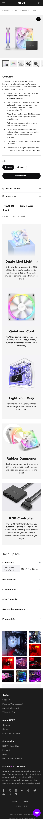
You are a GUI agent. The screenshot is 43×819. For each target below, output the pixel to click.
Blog (4, 754)
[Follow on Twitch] (10, 794)
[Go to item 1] (5, 63)
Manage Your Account (12, 704)
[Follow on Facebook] (3, 790)
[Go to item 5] (36, 63)
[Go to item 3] (21, 63)
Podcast (6, 750)
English (25, 801)
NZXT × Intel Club (10, 746)
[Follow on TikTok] (28, 790)
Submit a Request (10, 708)
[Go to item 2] (13, 63)
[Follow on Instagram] (16, 790)
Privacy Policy (18, 814)
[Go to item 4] (28, 63)
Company (6, 725)
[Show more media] (21, 686)
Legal (11, 814)
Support (6, 700)
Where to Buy (8, 712)
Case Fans (6, 11)
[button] (14, 643)
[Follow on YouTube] (22, 790)
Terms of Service (28, 814)
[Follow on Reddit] (34, 790)
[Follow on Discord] (3, 794)
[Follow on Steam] (16, 794)
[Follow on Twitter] (10, 790)
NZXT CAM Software (12, 758)
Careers (5, 729)
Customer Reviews (11, 733)
